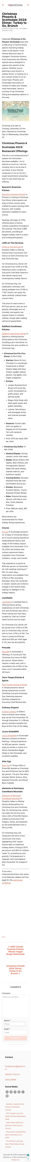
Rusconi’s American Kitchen (13, 194)
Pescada (5, 652)
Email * (7, 1029)
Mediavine (15, 1160)
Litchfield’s (6, 602)
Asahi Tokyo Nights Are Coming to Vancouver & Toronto (14, 1125)
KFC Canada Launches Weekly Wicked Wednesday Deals (15, 1116)
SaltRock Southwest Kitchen (14, 334)
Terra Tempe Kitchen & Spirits (14, 685)
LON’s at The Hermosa (11, 247)
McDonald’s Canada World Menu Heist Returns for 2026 (15, 1135)
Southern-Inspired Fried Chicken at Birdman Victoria (14, 1107)
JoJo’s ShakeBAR (9, 736)
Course (5, 532)
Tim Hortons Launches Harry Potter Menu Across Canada (14, 1144)
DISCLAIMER (10, 1080)
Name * (7, 1020)
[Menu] (3, 5)
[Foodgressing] (15, 5)
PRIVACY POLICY (12, 1074)
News (3, 937)
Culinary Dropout (9, 712)
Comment (6, 993)
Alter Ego (6, 765)
